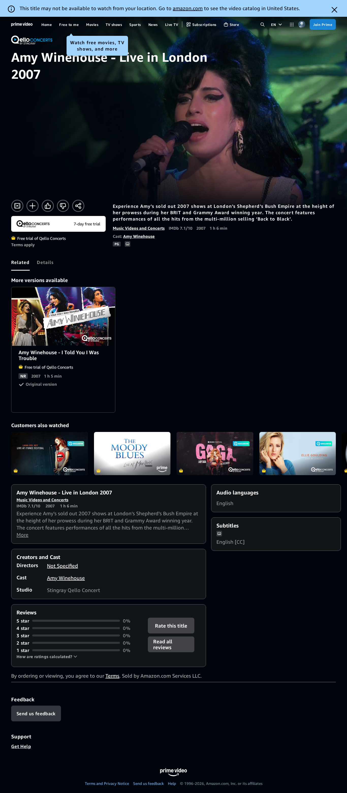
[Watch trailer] (17, 206)
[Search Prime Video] (262, 24)
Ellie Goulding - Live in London (297, 453)
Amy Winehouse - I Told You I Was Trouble (63, 316)
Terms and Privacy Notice (107, 783)
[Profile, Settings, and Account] (302, 24)
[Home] (22, 24)
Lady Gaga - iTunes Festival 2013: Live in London (215, 453)
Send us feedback (148, 783)
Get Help (21, 746)
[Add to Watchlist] (32, 206)
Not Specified (62, 566)
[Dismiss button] (334, 10)
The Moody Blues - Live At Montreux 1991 (132, 453)
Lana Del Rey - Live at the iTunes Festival (49, 453)
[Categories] (292, 24)
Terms (112, 676)
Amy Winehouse (139, 236)
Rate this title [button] (171, 625)
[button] (47, 657)
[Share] (78, 206)
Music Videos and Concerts (139, 228)
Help (172, 783)
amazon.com (188, 8)
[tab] (20, 262)
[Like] (48, 206)
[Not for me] (63, 206)
